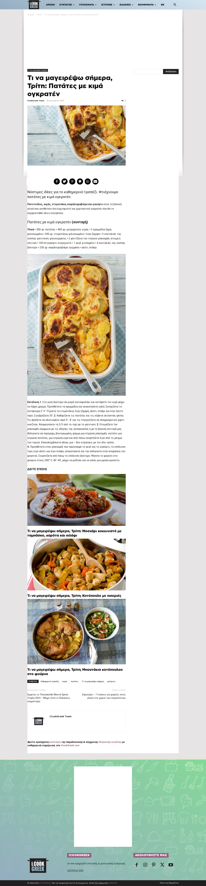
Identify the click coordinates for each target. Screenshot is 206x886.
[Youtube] (171, 866)
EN (162, 5)
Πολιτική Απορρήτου (169, 883)
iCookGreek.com (70, 745)
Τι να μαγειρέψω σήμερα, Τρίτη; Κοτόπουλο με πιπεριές (74, 595)
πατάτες (74, 681)
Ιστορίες (106, 5)
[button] (175, 5)
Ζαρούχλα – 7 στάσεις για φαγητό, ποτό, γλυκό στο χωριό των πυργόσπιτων (104, 696)
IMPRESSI (113, 883)
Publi (39, 14)
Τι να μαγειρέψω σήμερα (37, 70)
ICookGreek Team (35, 100)
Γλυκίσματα (86, 5)
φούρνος (111, 681)
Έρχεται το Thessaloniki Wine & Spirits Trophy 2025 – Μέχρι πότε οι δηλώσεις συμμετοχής (48, 698)
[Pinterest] (153, 866)
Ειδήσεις (125, 5)
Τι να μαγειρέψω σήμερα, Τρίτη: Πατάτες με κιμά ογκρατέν (69, 86)
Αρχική (50, 5)
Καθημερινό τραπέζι (50, 681)
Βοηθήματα (146, 5)
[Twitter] (162, 866)
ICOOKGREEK (45, 883)
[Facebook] (136, 866)
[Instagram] (145, 866)
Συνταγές (65, 5)
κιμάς (64, 681)
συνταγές (55, 741)
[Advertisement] (103, 40)
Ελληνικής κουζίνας (109, 741)
